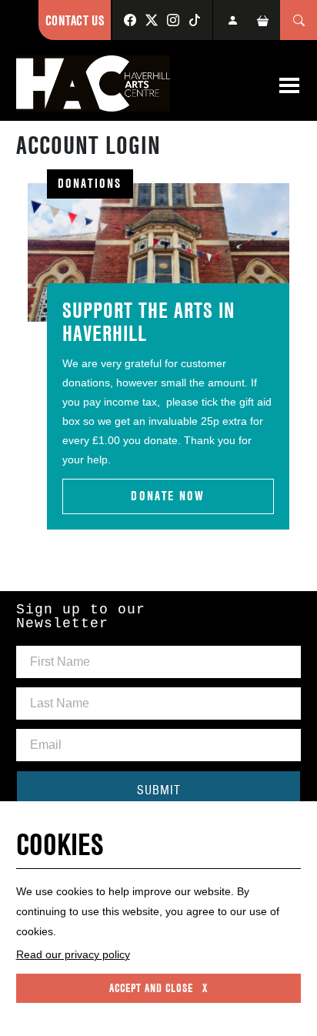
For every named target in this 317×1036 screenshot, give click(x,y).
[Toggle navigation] (289, 85)
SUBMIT (159, 789)
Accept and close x (158, 988)
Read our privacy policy (73, 954)
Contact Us (74, 20)
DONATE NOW (168, 495)
